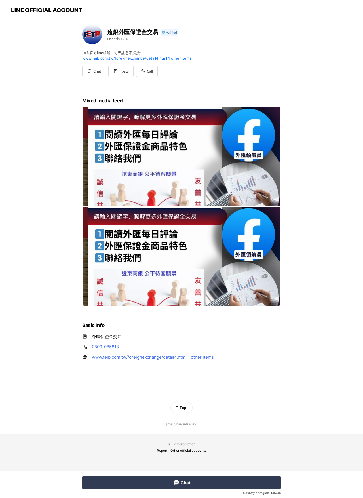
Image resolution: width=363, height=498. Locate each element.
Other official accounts (188, 450)
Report (162, 450)
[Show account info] (169, 32)
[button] (121, 71)
